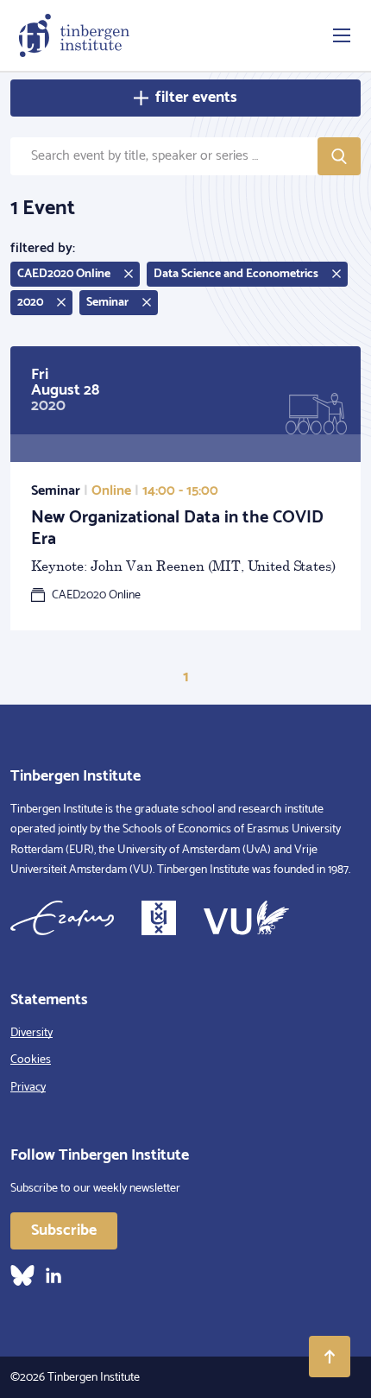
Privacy (28, 1088)
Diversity (31, 1033)
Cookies (30, 1060)
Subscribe (64, 1230)
